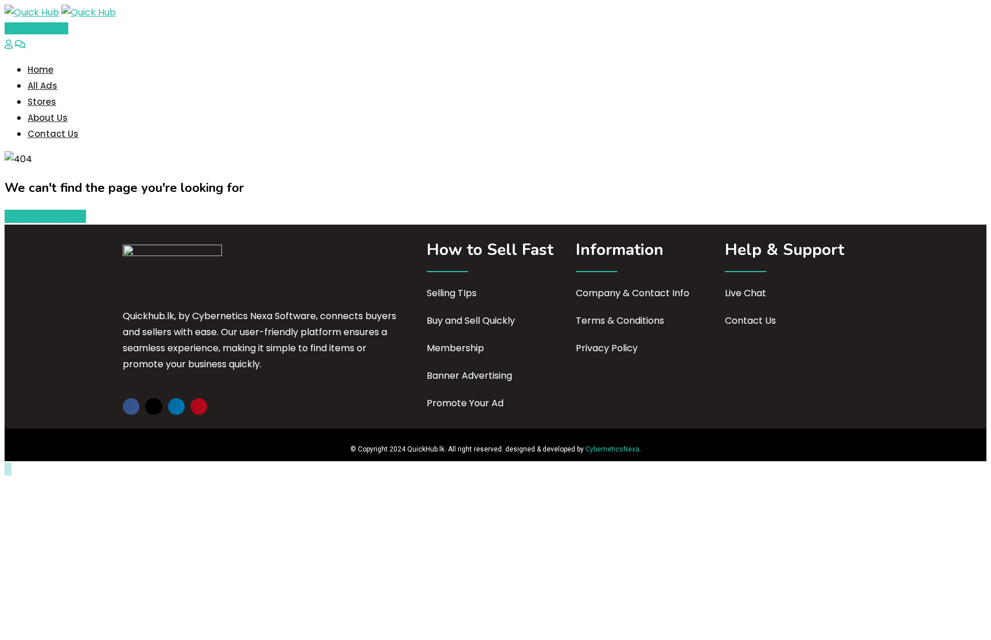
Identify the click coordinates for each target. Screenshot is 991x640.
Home (40, 70)
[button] (131, 406)
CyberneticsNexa (612, 449)
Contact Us (53, 134)
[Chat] (20, 44)
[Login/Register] (9, 44)
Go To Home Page (45, 216)
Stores (42, 102)
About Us (48, 118)
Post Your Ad (39, 28)
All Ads (42, 86)
